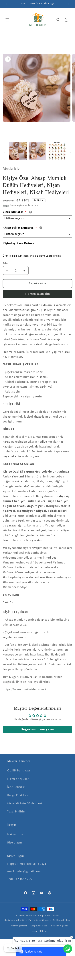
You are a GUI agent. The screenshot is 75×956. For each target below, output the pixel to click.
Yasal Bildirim (16, 811)
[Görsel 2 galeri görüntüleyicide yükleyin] (37, 151)
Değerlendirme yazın (37, 729)
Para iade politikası (38, 920)
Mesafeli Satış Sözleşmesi (24, 803)
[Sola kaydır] (4, 152)
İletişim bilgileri (59, 925)
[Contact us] (67, 948)
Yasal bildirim (39, 931)
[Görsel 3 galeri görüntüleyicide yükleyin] (57, 151)
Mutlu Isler (32, 915)
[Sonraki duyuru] (68, 4)
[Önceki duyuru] (7, 4)
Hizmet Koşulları (18, 779)
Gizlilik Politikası (18, 770)
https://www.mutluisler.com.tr (25, 689)
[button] (7, 20)
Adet (6, 263)
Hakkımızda (15, 834)
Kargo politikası (39, 925)
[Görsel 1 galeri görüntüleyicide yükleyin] (18, 151)
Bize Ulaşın (14, 842)
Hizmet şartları (19, 925)
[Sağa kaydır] (71, 152)
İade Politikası (16, 787)
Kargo (6, 205)
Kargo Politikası (18, 795)
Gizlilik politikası (61, 920)
